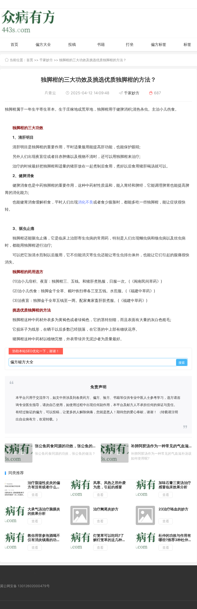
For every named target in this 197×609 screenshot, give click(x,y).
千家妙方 (46, 60)
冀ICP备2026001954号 (18, 573)
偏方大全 (43, 44)
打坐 (130, 44)
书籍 (101, 44)
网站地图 (6, 580)
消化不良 (85, 202)
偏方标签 (158, 44)
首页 (14, 44)
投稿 (72, 44)
